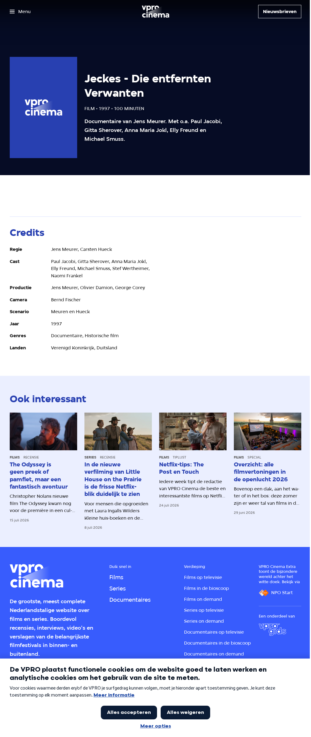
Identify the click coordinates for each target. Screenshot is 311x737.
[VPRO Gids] (272, 630)
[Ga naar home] (155, 11)
